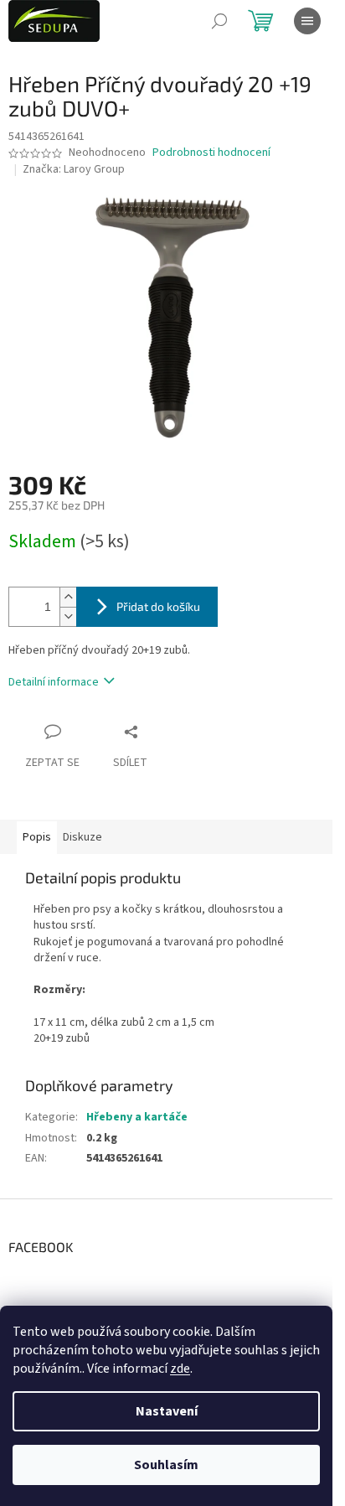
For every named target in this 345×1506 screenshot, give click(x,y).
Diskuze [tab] (82, 837)
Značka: (74, 169)
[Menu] (307, 21)
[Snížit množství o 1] (67, 616)
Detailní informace (53, 682)
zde (180, 1368)
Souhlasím (166, 1465)
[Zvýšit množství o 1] (67, 597)
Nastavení (167, 1411)
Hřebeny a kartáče (137, 1117)
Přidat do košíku (158, 606)
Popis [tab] (37, 837)
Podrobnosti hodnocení (211, 153)
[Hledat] (219, 21)
